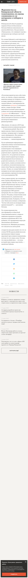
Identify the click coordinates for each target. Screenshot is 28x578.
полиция (7, 285)
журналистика (13, 283)
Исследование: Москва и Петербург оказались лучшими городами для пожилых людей (13, 322)
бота (17, 253)
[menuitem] (1, 1)
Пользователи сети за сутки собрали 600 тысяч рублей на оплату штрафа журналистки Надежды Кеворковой (12, 343)
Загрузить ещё (14, 350)
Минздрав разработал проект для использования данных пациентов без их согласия (12, 311)
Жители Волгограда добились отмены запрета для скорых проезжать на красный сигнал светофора (13, 332)
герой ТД (7, 283)
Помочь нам (22, 1)
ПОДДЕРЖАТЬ (14, 574)
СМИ (11, 285)
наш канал (17, 249)
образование (21, 283)
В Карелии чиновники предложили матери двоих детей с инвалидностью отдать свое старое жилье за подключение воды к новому (14, 301)
